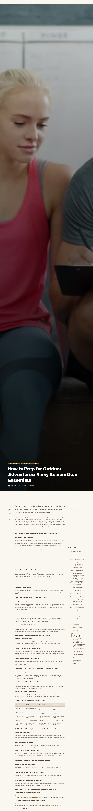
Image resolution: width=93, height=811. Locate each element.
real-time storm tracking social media (29, 797)
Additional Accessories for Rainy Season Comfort (77, 608)
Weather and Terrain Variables (79, 553)
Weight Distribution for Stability (77, 602)
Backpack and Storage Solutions (77, 568)
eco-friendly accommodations (28, 655)
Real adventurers (53, 590)
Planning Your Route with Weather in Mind (78, 623)
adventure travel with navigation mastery (24, 645)
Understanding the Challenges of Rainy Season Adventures (77, 550)
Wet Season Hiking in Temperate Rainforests (77, 642)
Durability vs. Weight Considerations (77, 591)
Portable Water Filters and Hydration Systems (78, 617)
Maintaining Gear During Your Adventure (78, 605)
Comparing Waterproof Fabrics (77, 585)
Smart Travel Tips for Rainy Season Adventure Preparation (77, 620)
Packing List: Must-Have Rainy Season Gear (76, 594)
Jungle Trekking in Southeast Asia (77, 636)
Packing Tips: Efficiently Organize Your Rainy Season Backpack (77, 597)
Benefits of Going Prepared (78, 557)
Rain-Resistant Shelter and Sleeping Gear (78, 576)
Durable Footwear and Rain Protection (78, 565)
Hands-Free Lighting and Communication (78, 579)
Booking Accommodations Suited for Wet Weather (78, 626)
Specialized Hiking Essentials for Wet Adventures (76, 571)
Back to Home (13, 2)
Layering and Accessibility (78, 599)
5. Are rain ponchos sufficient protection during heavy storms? (79, 660)
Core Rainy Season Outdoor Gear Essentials (77, 560)
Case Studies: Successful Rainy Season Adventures (76, 632)
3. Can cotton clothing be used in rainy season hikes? (78, 652)
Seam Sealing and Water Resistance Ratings (77, 588)
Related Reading (76, 663)
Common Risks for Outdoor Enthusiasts (78, 555)
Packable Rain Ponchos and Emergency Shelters (78, 614)
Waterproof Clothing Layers (78, 562)
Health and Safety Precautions (76, 629)
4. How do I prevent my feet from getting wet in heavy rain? (78, 656)
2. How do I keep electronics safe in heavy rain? (78, 649)
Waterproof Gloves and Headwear (77, 611)
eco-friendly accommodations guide (53, 805)
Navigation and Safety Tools (78, 573)
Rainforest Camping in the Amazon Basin (78, 639)
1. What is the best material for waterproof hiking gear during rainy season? (79, 645)
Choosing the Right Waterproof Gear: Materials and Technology (76, 582)
